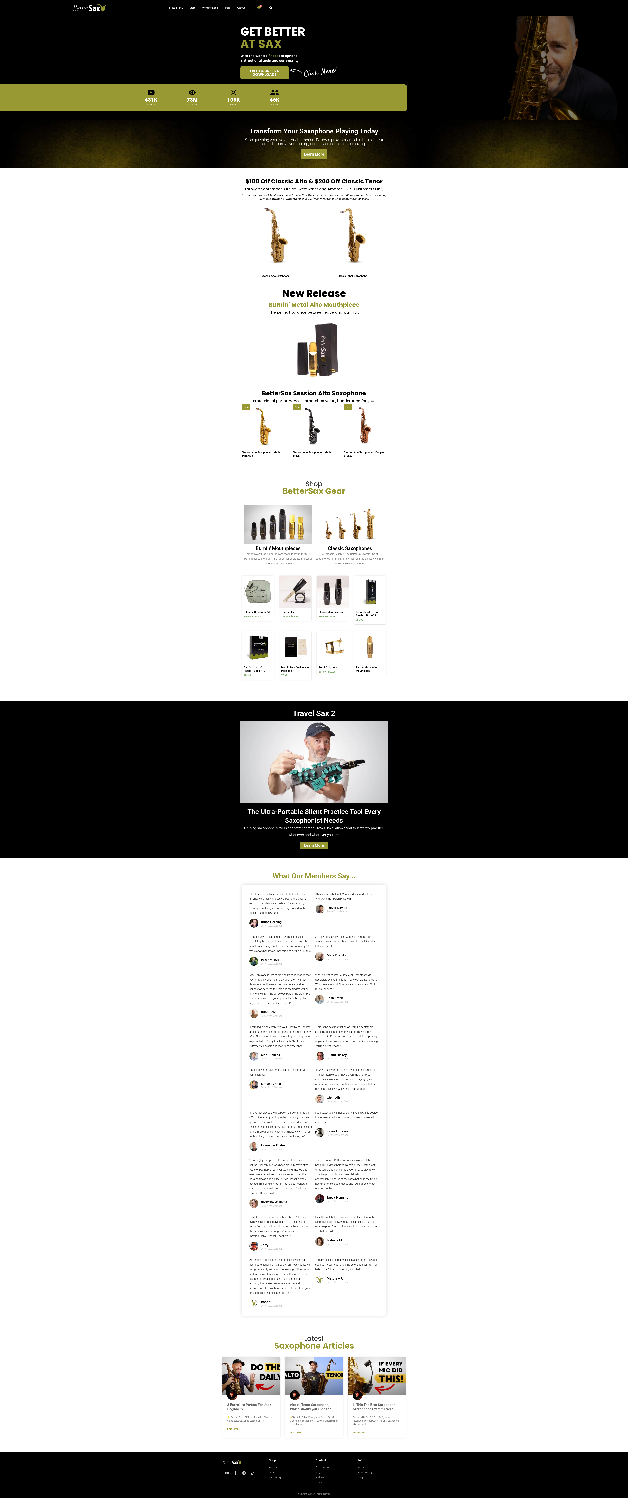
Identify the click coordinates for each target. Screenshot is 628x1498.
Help (227, 7)
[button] (270, 7)
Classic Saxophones (350, 548)
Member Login (210, 7)
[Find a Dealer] (308, 213)
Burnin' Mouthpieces (278, 548)
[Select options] (270, 588)
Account (241, 7)
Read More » (233, 1429)
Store (192, 7)
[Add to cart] (308, 644)
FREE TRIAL (176, 7)
